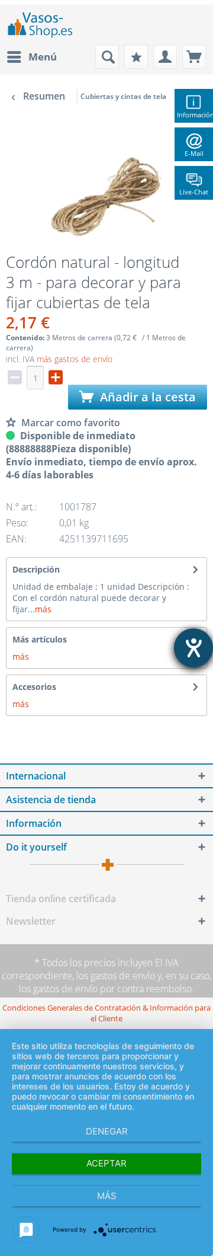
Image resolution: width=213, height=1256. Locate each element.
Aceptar (106, 1163)
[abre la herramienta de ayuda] (193, 647)
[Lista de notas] (136, 57)
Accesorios (34, 686)
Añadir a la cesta (146, 397)
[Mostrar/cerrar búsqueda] (107, 57)
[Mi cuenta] (165, 57)
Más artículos (39, 639)
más (43, 609)
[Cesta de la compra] (194, 57)
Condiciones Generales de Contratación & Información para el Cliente (106, 1013)
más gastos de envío (74, 359)
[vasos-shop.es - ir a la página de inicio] (45, 25)
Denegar (107, 1131)
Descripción (36, 569)
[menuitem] (31, 57)
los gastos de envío (115, 975)
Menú (42, 56)
